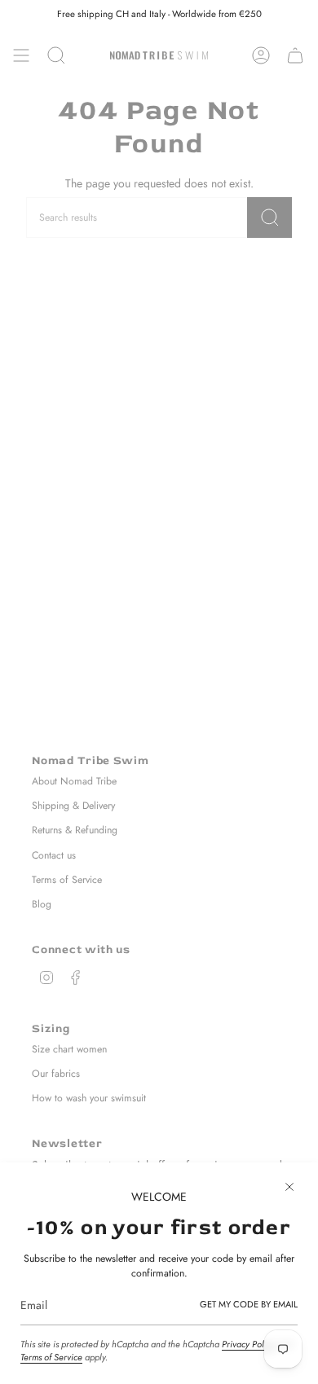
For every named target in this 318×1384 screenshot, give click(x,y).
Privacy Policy (248, 1344)
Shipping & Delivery (73, 805)
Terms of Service (51, 1357)
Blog (41, 904)
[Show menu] (21, 55)
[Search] (269, 217)
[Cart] (295, 55)
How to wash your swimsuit (89, 1098)
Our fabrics (56, 1073)
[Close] (289, 1187)
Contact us (54, 855)
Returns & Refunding (74, 830)
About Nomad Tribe (74, 781)
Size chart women (69, 1049)
